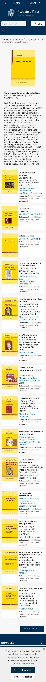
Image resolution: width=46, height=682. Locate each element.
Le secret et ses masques (26, 209)
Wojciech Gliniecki (27, 352)
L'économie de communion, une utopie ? (30, 370)
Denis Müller (25, 501)
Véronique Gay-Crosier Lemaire (29, 381)
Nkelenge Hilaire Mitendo (26, 571)
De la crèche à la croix (29, 398)
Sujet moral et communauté (25, 494)
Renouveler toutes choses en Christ (28, 461)
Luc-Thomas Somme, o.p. (30, 193)
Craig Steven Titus (27, 477)
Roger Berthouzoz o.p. (29, 537)
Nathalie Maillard (27, 503)
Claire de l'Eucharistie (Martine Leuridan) (29, 318)
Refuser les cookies (23, 676)
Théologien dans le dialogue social (28, 522)
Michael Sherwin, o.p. (28, 475)
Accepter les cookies (23, 670)
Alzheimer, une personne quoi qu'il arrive (31, 433)
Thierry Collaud (26, 375)
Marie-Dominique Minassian (27, 415)
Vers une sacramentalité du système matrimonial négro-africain (30, 554)
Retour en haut (32, 629)
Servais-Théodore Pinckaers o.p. (27, 189)
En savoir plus (27, 663)
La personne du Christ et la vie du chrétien (30, 264)
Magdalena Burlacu (28, 378)
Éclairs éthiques (26, 236)
